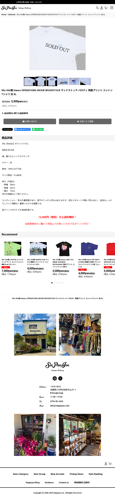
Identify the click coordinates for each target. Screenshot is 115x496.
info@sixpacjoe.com (59, 406)
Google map (57, 393)
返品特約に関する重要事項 (16, 113)
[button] (97, 8)
